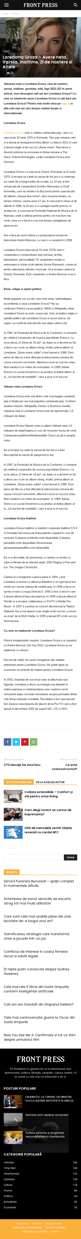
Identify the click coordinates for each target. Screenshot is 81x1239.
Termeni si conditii (55, 1227)
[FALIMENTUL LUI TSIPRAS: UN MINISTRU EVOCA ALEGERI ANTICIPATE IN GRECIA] (13, 1101)
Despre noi (22, 1223)
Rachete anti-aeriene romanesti (47, 1115)
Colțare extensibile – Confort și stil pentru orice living (48, 794)
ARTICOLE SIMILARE (18, 782)
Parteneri (37, 1223)
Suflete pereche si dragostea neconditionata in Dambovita (45, 1134)
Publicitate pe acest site (34, 1231)
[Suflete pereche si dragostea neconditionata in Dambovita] (13, 1137)
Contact (55, 1231)
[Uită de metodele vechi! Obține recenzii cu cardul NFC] (13, 832)
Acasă (5, 13)
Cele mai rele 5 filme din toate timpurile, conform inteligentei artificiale (36, 989)
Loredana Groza (14, 132)
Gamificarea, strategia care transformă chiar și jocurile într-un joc (36, 936)
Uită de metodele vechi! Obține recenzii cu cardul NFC (48, 830)
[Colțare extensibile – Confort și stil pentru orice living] (13, 796)
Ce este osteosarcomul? (64, 767)
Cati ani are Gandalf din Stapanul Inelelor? (38, 1004)
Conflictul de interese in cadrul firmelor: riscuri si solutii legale (36, 953)
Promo (15, 13)
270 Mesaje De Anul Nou (22, 765)
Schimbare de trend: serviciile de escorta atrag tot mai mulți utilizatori (37, 901)
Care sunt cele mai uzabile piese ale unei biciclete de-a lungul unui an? (37, 918)
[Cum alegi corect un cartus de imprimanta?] (13, 814)
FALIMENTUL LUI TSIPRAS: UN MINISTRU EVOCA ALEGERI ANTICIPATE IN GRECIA (49, 1099)
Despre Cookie (53, 1223)
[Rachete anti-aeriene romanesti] (13, 1119)
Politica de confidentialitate (27, 1227)
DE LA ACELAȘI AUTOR (50, 782)
